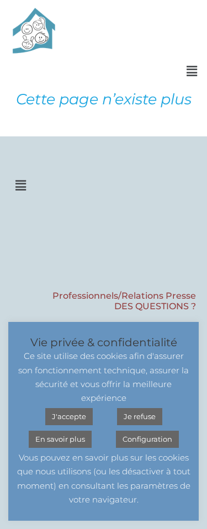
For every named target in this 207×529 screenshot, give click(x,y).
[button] (192, 71)
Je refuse (140, 416)
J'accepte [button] (69, 416)
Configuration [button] (147, 439)
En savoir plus (60, 439)
